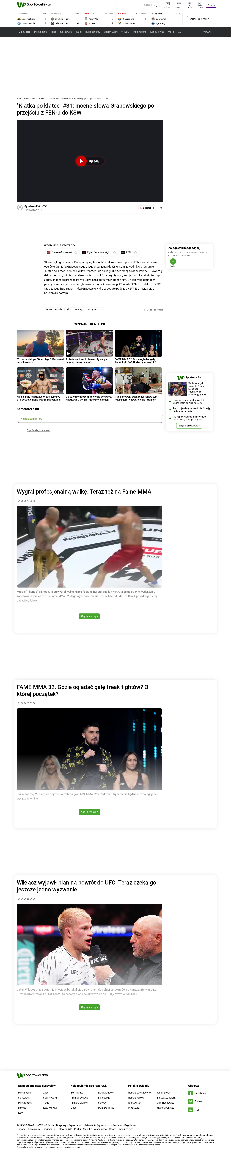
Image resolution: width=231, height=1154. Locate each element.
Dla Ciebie (24, 31)
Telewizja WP (64, 1129)
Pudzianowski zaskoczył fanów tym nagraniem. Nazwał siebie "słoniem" (136, 398)
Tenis (53, 31)
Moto (171, 31)
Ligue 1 (75, 1107)
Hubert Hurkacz (165, 1107)
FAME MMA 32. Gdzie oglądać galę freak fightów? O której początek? (135, 361)
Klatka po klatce (31, 98)
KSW (20, 1112)
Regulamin (130, 1125)
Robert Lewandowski (139, 1092)
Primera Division (79, 1102)
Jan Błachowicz (165, 1102)
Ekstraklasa (77, 1092)
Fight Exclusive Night (75, 309)
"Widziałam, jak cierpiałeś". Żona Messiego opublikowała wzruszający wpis (197, 389)
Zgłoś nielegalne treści (38, 430)
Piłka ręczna (139, 31)
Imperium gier (125, 1129)
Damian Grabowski (54, 309)
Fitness (22, 1107)
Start (19, 98)
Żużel (78, 31)
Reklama (117, 1125)
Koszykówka (157, 31)
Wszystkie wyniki (198, 19)
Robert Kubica (136, 1097)
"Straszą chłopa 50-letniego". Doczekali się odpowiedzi (40, 361)
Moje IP (87, 1129)
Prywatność (75, 1125)
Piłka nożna (40, 31)
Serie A (102, 1102)
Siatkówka (66, 31)
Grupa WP (37, 1125)
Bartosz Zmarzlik (166, 1097)
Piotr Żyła (133, 1107)
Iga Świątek (134, 1102)
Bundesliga (104, 1097)
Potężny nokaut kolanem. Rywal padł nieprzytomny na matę (87, 361)
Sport (112, 1129)
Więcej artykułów (188, 425)
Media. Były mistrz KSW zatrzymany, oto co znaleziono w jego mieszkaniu (38, 398)
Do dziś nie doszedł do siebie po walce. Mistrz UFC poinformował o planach (89, 398)
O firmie (49, 1125)
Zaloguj (211, 5)
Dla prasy (61, 1125)
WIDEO (125, 31)
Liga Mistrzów (106, 1092)
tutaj (78, 1147)
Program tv (48, 1129)
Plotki (77, 1129)
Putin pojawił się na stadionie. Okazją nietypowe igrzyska (191, 409)
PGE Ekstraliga (106, 1107)
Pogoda (21, 1129)
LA (179, 31)
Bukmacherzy (92, 31)
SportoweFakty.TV (35, 206)
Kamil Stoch (163, 1092)
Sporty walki (111, 31)
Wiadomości (100, 1129)
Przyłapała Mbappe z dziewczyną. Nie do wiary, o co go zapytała (190, 418)
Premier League (79, 1097)
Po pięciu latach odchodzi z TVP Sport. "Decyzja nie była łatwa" (189, 401)
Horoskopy (34, 1129)
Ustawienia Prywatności (97, 1125)
